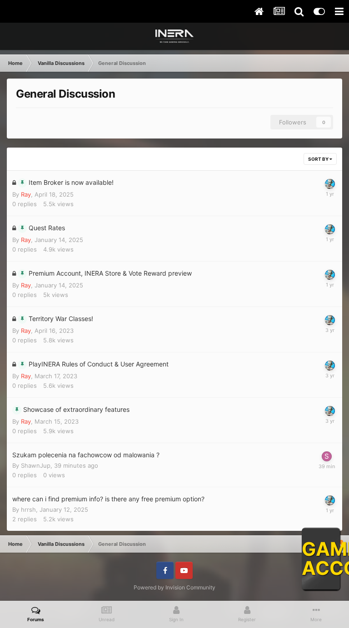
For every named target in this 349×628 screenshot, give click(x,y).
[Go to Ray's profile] (330, 184)
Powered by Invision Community (174, 587)
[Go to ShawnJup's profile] (327, 456)
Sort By (318, 159)
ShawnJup (35, 465)
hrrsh (28, 509)
